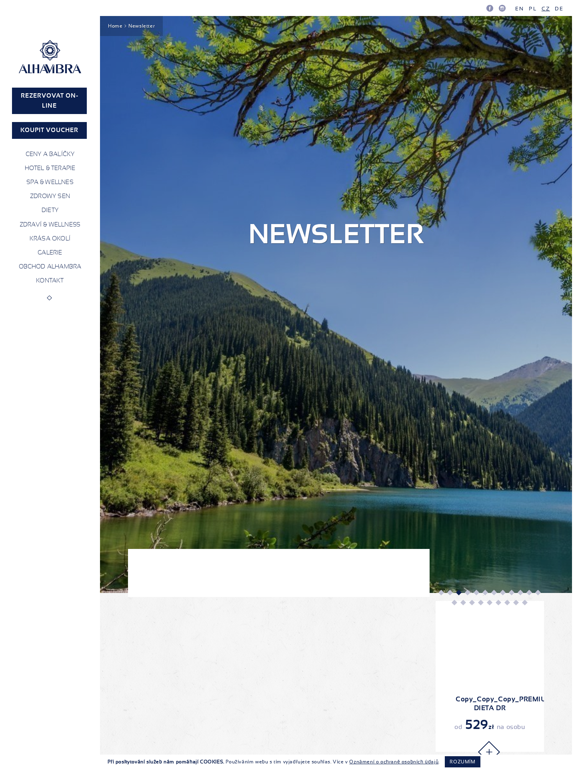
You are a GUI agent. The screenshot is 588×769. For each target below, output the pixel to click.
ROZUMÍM (462, 762)
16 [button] (480, 602)
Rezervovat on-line (49, 100)
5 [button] (476, 592)
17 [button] (489, 602)
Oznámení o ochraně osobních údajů (393, 762)
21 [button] (524, 602)
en (519, 8)
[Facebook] (490, 8)
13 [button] (454, 602)
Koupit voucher (49, 130)
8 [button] (502, 592)
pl (532, 8)
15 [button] (471, 602)
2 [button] (449, 592)
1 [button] (441, 592)
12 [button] (537, 592)
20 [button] (515, 602)
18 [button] (498, 602)
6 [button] (485, 592)
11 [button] (529, 592)
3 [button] (458, 592)
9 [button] (511, 592)
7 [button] (493, 592)
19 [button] (507, 602)
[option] (490, 676)
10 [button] (520, 592)
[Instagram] (502, 8)
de (559, 8)
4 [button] (467, 592)
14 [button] (463, 602)
